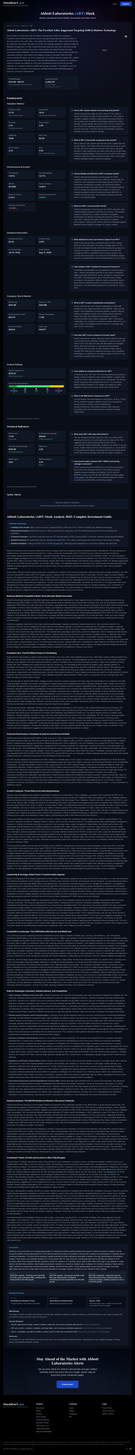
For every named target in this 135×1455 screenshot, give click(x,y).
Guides (71, 1411)
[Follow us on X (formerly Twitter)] (127, 1449)
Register (125, 4)
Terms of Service (108, 1411)
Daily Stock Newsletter (44, 1431)
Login (115, 4)
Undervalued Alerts (43, 1428)
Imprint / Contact (107, 1414)
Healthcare (24, 26)
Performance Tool (42, 1426)
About (71, 1408)
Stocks (15, 26)
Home (9, 26)
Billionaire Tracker (42, 1423)
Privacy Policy (107, 1408)
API (70, 1417)
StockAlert (13, 2)
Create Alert (67, 1384)
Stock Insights (41, 1417)
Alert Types (40, 1408)
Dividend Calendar (42, 1420)
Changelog (73, 1414)
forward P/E (58, 543)
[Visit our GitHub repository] (131, 1449)
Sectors (39, 1414)
